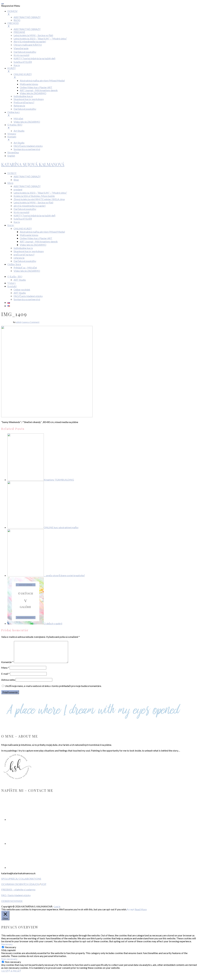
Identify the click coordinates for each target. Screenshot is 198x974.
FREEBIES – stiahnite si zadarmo (18, 889)
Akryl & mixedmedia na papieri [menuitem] (30, 41)
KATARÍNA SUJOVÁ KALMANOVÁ (32, 164)
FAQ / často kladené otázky (16, 895)
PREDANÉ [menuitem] (19, 32)
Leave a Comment (30, 322)
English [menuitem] (11, 155)
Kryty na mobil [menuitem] (21, 55)
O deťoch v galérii (53, 623)
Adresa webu (8, 679)
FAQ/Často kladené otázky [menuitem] (28, 145)
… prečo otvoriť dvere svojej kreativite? (64, 575)
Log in (57, 906)
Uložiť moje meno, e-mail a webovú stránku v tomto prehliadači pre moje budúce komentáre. (53, 685)
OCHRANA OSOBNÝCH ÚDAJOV (20, 884)
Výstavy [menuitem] (11, 133)
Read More (141, 909)
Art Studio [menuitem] (19, 130)
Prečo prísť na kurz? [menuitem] (24, 102)
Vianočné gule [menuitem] (21, 48)
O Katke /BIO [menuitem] (14, 126)
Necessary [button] (7, 944)
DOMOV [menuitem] (12, 12)
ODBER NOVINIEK (12, 900)
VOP (43, 884)
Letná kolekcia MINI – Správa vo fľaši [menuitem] (33, 35)
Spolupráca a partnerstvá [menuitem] (27, 149)
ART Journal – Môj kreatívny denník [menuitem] (39, 90)
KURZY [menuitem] (11, 70)
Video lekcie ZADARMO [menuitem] (33, 93)
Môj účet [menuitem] (18, 118)
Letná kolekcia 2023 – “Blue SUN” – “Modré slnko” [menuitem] (40, 38)
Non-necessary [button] (9, 958)
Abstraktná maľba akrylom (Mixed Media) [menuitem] (42, 80)
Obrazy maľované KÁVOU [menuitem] (28, 44)
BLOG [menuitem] (17, 20)
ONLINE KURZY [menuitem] (23, 76)
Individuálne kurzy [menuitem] (23, 96)
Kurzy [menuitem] (17, 65)
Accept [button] (130, 909)
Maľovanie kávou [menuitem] (29, 84)
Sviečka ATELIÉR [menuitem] (23, 61)
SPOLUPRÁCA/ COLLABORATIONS (21, 878)
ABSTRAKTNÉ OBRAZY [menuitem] (27, 17)
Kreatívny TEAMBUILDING (59, 479)
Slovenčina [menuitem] (13, 152)
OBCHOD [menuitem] (13, 24)
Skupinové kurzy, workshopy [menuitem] (29, 99)
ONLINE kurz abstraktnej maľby (61, 527)
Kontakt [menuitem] (11, 138)
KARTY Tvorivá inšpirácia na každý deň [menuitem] (34, 58)
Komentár (7, 662)
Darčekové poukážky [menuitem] (25, 51)
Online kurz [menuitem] (13, 114)
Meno (5, 667)
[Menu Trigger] (2, 3)
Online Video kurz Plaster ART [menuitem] (36, 87)
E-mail (5, 673)
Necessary (10, 947)
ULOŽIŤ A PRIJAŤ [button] (11, 971)
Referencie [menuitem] (19, 105)
